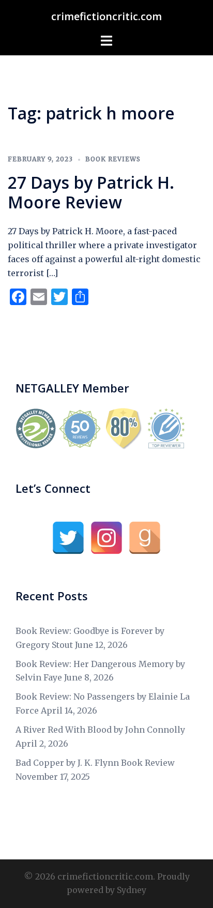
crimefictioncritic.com (106, 16)
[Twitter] (68, 537)
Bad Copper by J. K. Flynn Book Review (95, 763)
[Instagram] (106, 537)
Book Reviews (113, 159)
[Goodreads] (144, 537)
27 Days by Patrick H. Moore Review (91, 192)
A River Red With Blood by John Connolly (100, 729)
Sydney (131, 890)
